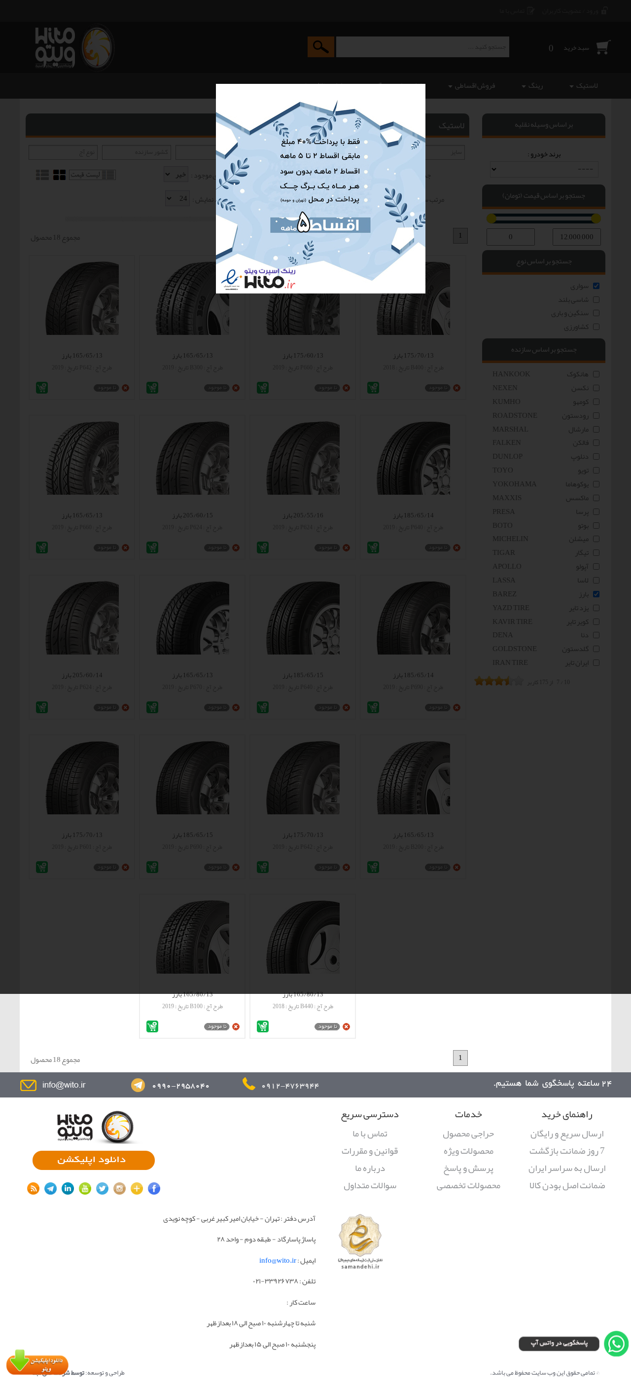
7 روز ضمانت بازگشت (567, 1151)
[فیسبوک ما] (154, 1188)
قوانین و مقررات (370, 1151)
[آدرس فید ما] (33, 1188)
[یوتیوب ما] (85, 1188)
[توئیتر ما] (102, 1188)
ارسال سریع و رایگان (566, 1134)
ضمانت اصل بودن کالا (567, 1186)
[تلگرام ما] (50, 1188)
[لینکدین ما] (68, 1188)
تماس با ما (369, 1134)
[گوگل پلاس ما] (137, 1188)
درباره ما (370, 1168)
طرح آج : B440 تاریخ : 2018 (303, 1006)
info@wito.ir (277, 1260)
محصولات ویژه (468, 1151)
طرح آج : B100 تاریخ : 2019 (192, 1006)
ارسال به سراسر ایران (566, 1168)
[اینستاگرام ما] (119, 1188)
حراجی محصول (468, 1134)
